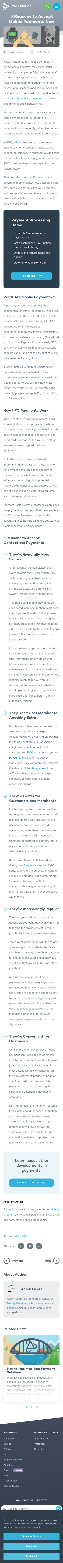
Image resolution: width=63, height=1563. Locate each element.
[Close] (59, 1515)
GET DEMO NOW (31, 276)
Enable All (31, 1556)
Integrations (10, 1438)
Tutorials (8, 1449)
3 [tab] (37, 1407)
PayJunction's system (22, 758)
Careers (13, 1470)
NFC (25, 1236)
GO (58, 1509)
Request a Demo (13, 1460)
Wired (17, 142)
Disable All (31, 1546)
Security (14, 1236)
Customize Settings (31, 1536)
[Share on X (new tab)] (30, 1246)
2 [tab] (31, 1407)
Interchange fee (35, 768)
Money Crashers (17, 1303)
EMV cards (34, 752)
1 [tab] (26, 1407)
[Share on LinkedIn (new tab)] (39, 1246)
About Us (9, 1465)
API (5, 1454)
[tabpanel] (31, 1368)
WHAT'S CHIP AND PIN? (31, 1182)
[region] (31, 1536)
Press (7, 1475)
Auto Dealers (41, 1438)
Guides (7, 1444)
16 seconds (29, 865)
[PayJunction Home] (17, 6)
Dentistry (39, 1449)
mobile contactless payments (25, 98)
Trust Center (10, 1481)
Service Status (11, 1486)
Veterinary (39, 1444)
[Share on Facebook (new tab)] (21, 1246)
